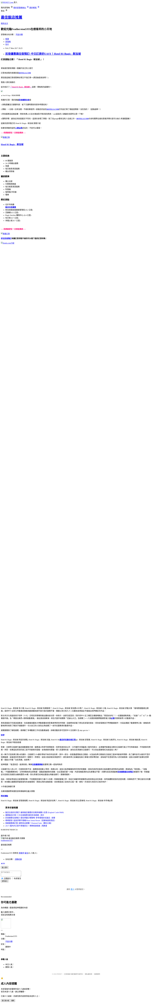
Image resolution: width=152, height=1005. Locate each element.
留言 (26, 853)
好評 (2, 735)
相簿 (7, 39)
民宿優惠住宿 (24, 100)
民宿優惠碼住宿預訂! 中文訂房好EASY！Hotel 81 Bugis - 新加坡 (43, 53)
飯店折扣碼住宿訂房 (68, 740)
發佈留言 (5, 881)
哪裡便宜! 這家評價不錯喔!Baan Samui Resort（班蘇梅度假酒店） (30, 820)
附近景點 (4, 796)
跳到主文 (4, 23)
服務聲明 (97, 974)
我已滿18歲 (5, 1000)
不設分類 (19, 34)
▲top (3, 863)
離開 (12, 1000)
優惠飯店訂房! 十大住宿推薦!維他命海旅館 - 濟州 (24, 815)
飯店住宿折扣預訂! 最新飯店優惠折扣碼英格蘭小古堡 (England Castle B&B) (34, 812)
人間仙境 (18, 128)
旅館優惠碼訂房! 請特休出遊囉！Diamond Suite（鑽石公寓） (29, 823)
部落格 (8, 42)
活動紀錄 (18, 859)
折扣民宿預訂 (6, 238)
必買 (113, 718)
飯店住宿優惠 (10, 207)
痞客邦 (21, 853)
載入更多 (5, 867)
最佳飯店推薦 (11, 17)
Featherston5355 (7, 840)
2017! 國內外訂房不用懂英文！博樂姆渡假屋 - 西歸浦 (26, 826)
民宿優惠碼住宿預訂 (126, 772)
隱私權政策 (88, 974)
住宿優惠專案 (37, 764)
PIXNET (59, 974)
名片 (7, 44)
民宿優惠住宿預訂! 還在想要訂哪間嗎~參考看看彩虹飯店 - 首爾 (30, 818)
